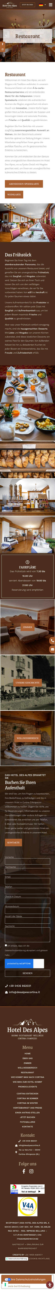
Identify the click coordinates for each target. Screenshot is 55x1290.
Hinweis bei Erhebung (17, 1286)
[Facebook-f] (24, 1171)
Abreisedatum (12, 906)
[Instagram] (31, 1171)
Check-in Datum (13, 897)
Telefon (8, 887)
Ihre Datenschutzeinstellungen (28, 1279)
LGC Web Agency (34, 1255)
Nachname (10, 867)
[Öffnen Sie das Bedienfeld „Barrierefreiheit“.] (49, 1284)
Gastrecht (18, 1244)
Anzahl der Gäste (13, 916)
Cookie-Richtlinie (40, 1258)
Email (8, 877)
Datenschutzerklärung (17, 1259)
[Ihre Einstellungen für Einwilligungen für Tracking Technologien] (5, 1285)
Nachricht (10, 926)
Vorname (9, 857)
